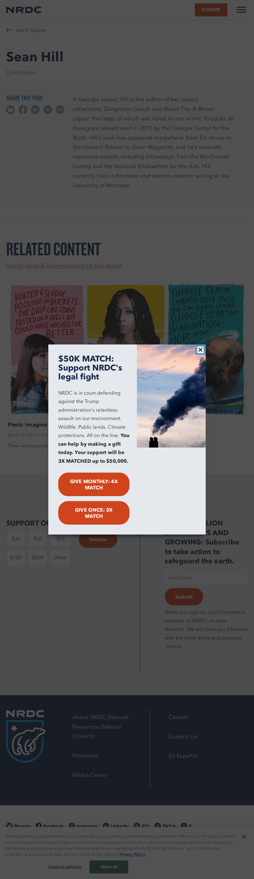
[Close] (200, 350)
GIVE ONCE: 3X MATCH (93, 513)
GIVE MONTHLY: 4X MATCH (93, 484)
